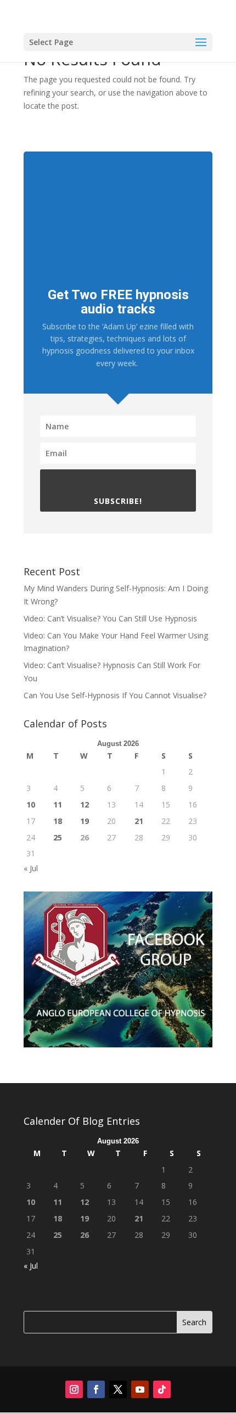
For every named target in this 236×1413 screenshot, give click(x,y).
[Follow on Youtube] (140, 1389)
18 (57, 821)
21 (138, 821)
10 (30, 804)
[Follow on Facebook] (96, 1389)
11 (57, 804)
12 (84, 804)
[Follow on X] (118, 1389)
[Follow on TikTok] (162, 1389)
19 (84, 821)
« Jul (31, 868)
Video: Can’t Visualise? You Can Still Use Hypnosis (110, 618)
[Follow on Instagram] (74, 1389)
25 (57, 837)
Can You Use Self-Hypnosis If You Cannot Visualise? (115, 695)
